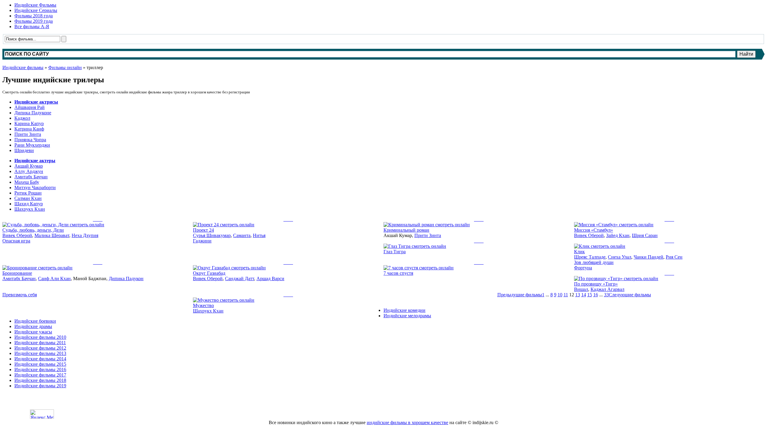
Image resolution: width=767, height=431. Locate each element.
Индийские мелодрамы (407, 315)
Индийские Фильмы (35, 4)
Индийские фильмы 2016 (40, 369)
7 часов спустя (398, 273)
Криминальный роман (406, 230)
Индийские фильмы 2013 (40, 353)
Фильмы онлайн (65, 67)
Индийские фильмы (22, 67)
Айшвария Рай (29, 107)
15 (589, 294)
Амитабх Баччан (31, 176)
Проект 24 (203, 230)
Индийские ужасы (33, 331)
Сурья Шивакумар (212, 235)
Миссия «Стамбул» (593, 230)
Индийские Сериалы (35, 10)
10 (560, 294)
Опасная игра (16, 240)
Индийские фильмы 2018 (40, 380)
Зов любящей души (594, 262)
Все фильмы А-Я (31, 26)
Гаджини (202, 240)
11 (566, 294)
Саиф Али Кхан (54, 278)
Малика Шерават (51, 235)
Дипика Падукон (126, 278)
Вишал (581, 289)
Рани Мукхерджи (32, 145)
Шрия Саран (645, 235)
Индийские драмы (33, 326)
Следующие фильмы (630, 294)
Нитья (259, 235)
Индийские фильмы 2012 (40, 347)
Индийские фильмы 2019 (40, 385)
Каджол (22, 118)
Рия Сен (674, 256)
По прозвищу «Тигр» (596, 283)
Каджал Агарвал (607, 289)
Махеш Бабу (26, 182)
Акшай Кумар (28, 166)
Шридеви (24, 150)
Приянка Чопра (30, 139)
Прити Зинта (27, 134)
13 (577, 294)
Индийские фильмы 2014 (40, 358)
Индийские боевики (35, 321)
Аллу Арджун (28, 171)
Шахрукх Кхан (29, 209)
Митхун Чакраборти (35, 187)
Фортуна (583, 267)
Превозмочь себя (19, 294)
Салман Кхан (28, 198)
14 (583, 294)
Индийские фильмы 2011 (40, 342)
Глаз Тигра (395, 251)
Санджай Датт (239, 278)
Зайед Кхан (617, 235)
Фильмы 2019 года (33, 21)
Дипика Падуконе (32, 112)
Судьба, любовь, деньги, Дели (33, 230)
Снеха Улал (619, 256)
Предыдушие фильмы (519, 294)
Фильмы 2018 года (33, 15)
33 (606, 294)
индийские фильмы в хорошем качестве (407, 422)
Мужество (203, 305)
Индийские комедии (404, 310)
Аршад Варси (270, 278)
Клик (579, 251)
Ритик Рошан (28, 192)
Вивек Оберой (17, 235)
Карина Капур (29, 123)
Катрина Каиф (29, 128)
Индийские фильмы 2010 (40, 337)
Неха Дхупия (85, 235)
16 (595, 294)
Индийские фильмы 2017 (40, 374)
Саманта (241, 235)
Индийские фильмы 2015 (40, 364)
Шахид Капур (28, 203)
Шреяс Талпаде (590, 256)
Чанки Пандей (648, 256)
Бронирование (17, 273)
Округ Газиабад (209, 273)
